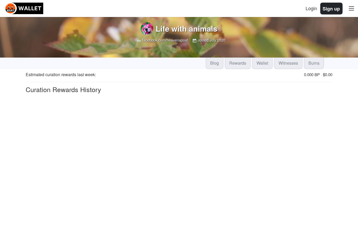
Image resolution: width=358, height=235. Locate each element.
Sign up (331, 8)
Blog (214, 63)
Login (311, 8)
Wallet (262, 63)
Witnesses (288, 63)
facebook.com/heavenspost (165, 40)
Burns (313, 63)
